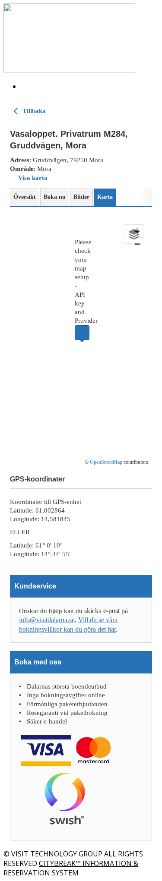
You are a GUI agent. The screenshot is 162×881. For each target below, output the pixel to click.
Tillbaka (33, 110)
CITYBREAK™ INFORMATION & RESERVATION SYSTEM (70, 868)
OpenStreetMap (106, 462)
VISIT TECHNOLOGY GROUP (56, 854)
